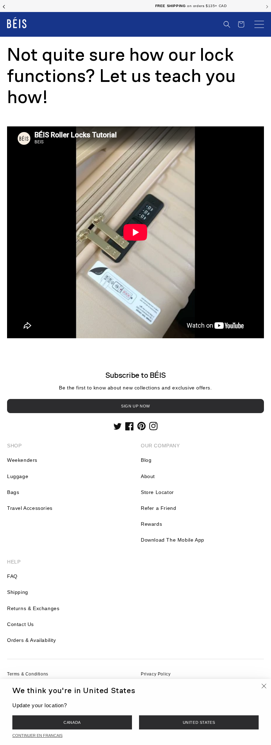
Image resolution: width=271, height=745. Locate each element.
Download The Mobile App (172, 540)
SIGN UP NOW (135, 406)
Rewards (151, 524)
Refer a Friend (158, 508)
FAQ (12, 576)
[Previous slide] (4, 6)
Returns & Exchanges (33, 608)
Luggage (17, 476)
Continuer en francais (37, 735)
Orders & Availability (31, 640)
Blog (146, 460)
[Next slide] (267, 6)
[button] (227, 24)
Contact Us (20, 624)
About (148, 476)
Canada (72, 722)
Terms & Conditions (27, 674)
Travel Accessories (30, 508)
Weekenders (22, 460)
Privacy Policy (155, 674)
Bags (13, 492)
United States (199, 722)
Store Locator (157, 492)
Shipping (17, 592)
